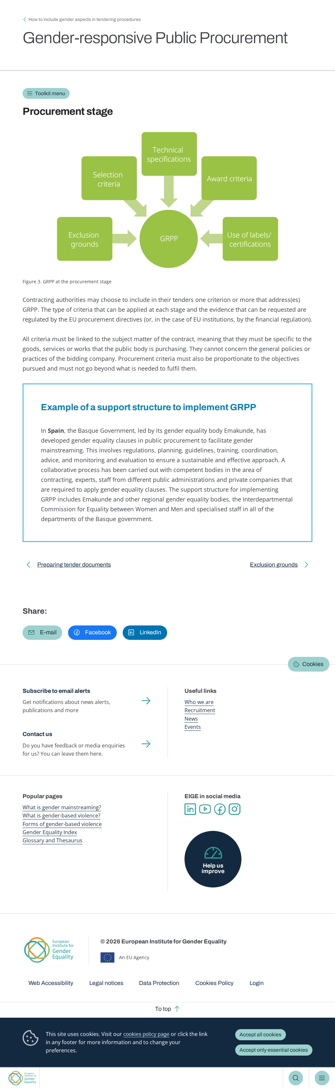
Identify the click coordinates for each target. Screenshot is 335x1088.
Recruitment (200, 710)
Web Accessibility (50, 983)
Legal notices (106, 983)
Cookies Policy (214, 983)
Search (296, 1078)
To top (163, 1009)
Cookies (313, 664)
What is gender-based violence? (61, 815)
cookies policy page (146, 1034)
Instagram (234, 809)
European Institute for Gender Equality (22, 1078)
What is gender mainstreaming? (62, 807)
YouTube (205, 809)
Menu (322, 1078)
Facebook (219, 809)
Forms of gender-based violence (62, 824)
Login (257, 983)
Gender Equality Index (50, 832)
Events (193, 726)
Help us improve (213, 868)
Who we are (199, 702)
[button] (42, 632)
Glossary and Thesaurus (52, 840)
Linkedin (190, 809)
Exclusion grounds (274, 565)
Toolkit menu (50, 93)
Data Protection (159, 983)
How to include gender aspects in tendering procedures (84, 19)
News (191, 718)
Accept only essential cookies (273, 1050)
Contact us (37, 734)
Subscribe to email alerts (56, 691)
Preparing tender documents (74, 565)
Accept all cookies (260, 1034)
